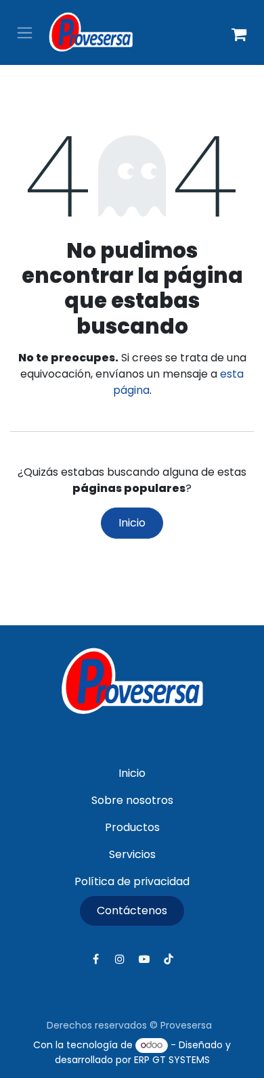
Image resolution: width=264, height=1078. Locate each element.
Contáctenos (132, 910)
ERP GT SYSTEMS (172, 1059)
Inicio (132, 523)
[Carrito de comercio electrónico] (239, 32)
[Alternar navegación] (24, 33)
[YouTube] (144, 959)
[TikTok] (168, 959)
